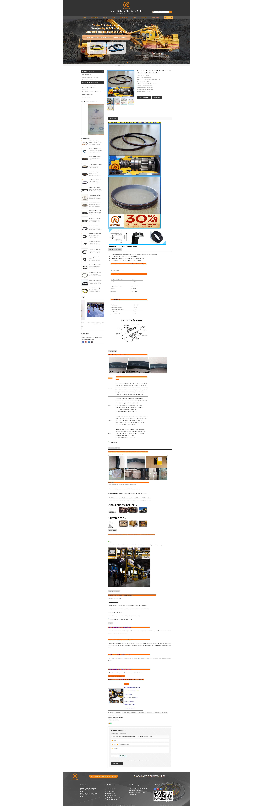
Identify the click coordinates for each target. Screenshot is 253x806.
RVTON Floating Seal (86, 74)
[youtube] (86, 342)
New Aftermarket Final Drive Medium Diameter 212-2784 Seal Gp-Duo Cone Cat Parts (134, 736)
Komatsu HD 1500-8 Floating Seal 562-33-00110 (95, 218)
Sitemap (162, 805)
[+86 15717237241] (111, 723)
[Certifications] (92, 115)
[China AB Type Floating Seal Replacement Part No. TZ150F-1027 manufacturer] (84, 274)
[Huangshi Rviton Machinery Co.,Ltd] (126, 5)
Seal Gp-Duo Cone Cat (150, 122)
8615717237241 (111, 791)
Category (118, 65)
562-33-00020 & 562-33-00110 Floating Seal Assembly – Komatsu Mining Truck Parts (92, 322)
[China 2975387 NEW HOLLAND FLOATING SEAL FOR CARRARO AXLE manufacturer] (84, 236)
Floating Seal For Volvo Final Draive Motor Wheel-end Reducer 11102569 (95, 264)
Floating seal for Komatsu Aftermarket (90, 77)
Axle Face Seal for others (87, 94)
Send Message (116, 763)
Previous (82, 117)
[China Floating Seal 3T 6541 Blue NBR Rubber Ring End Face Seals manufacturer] (84, 151)
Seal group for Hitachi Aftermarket (89, 79)
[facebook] (83, 342)
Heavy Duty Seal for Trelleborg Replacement (91, 91)
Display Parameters (144, 97)
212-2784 (140, 122)
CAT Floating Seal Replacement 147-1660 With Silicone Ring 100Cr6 (95, 141)
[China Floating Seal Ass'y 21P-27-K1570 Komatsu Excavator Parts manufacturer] (84, 158)
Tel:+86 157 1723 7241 (120, 13)
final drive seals (150, 712)
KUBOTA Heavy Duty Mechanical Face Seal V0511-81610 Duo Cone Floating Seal (95, 171)
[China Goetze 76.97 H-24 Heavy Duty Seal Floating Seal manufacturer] (84, 189)
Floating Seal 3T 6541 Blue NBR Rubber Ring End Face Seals (95, 148)
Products (105, 17)
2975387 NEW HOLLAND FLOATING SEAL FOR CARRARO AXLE (95, 233)
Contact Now (156, 97)
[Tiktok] (92, 342)
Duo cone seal (164, 712)
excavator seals (134, 712)
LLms (166, 805)
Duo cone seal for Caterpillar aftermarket (128, 65)
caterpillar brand (126, 712)
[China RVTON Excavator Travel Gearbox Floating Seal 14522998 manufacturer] (84, 166)
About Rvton (94, 17)
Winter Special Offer (86, 97)
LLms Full (170, 805)
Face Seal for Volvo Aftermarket (89, 85)
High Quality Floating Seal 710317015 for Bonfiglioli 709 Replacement (95, 179)
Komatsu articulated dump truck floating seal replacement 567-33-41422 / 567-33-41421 (95, 210)
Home (84, 17)
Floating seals (117, 712)
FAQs (134, 17)
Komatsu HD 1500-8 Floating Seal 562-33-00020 (95, 226)
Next (103, 117)
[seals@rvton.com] (109, 723)
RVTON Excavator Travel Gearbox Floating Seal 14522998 (95, 164)
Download (143, 17)
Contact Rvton (155, 17)
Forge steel (157, 712)
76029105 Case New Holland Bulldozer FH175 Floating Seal (95, 249)
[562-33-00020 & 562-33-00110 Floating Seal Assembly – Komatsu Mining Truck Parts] (92, 310)
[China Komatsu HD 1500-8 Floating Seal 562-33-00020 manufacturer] (84, 228)
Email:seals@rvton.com (132, 13)
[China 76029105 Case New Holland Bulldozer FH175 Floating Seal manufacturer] (84, 251)
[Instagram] (89, 342)
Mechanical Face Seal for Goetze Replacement (89, 88)
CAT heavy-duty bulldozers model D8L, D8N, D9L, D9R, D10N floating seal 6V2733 (95, 241)
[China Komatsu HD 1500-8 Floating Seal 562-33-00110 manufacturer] (84, 220)
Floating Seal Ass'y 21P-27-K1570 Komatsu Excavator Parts (95, 156)
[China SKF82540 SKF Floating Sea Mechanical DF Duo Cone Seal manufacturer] (84, 282)
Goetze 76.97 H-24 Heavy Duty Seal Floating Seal (95, 187)
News (113, 17)
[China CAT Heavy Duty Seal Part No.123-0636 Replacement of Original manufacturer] (84, 259)
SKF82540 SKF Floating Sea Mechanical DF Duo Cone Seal (95, 280)
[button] (124, 62)
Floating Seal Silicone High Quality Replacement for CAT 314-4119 (95, 288)
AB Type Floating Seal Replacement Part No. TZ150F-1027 (95, 272)
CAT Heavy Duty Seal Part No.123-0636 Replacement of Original (95, 257)
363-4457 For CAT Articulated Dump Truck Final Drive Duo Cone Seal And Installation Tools (95, 202)
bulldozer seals (142, 712)
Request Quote (124, 17)
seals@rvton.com (111, 793)
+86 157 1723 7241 (111, 789)
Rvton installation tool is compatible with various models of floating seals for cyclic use (95, 195)
